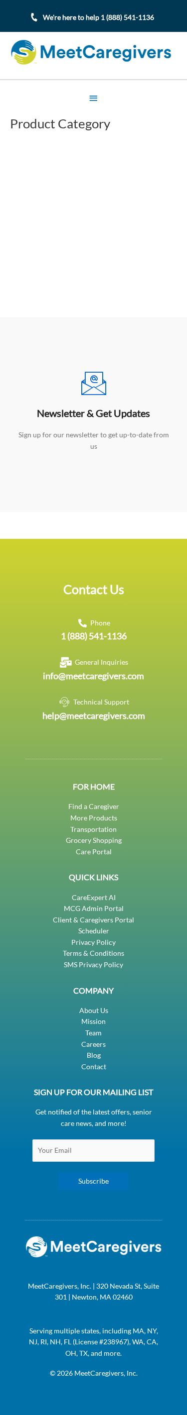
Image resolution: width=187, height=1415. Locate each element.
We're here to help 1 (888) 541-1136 (98, 17)
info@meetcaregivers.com (93, 675)
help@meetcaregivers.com (93, 715)
